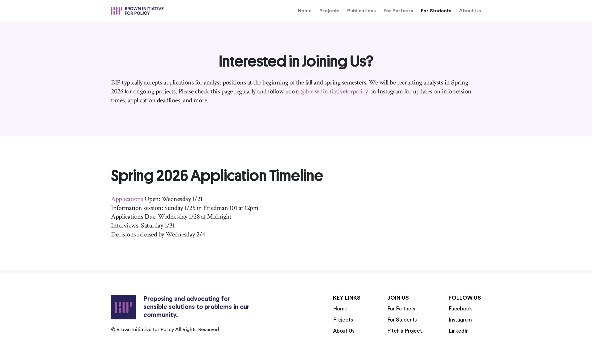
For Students (436, 10)
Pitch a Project (404, 331)
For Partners (398, 10)
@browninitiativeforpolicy (334, 91)
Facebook (460, 308)
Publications (361, 10)
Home (305, 10)
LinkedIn (458, 331)
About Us (470, 10)
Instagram (460, 319)
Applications (127, 199)
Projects (329, 10)
